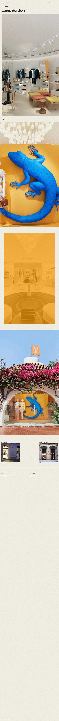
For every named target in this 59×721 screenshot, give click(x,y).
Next (40, 462)
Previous (18, 462)
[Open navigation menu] (57, 2)
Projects (6, 6)
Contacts (51, 2)
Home (3, 6)
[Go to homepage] (5, 2)
